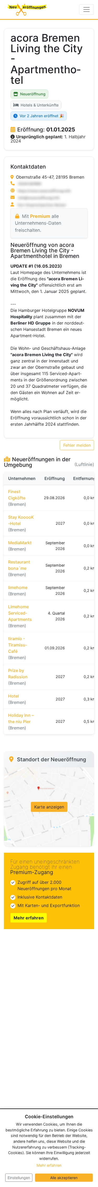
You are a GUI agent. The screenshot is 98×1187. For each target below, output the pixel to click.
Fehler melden (77, 445)
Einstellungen (19, 1177)
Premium (40, 216)
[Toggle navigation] (86, 9)
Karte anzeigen (49, 807)
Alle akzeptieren (64, 1177)
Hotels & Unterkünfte (40, 105)
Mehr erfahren (29, 917)
